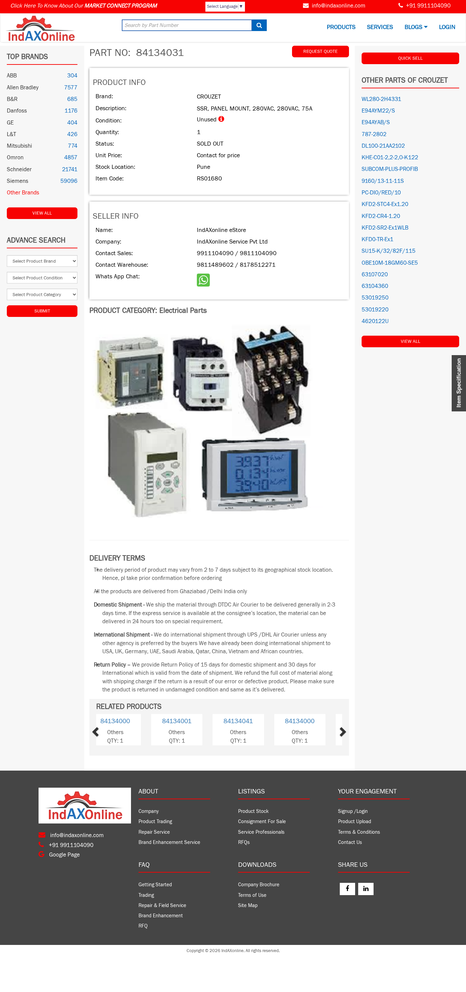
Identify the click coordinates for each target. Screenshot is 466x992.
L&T (11, 134)
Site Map (248, 905)
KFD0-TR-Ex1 (377, 239)
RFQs (244, 842)
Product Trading (155, 822)
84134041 (127, 721)
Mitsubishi (19, 146)
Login (447, 27)
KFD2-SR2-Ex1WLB (385, 227)
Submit (42, 311)
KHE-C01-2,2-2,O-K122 (390, 157)
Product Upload (354, 822)
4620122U (375, 321)
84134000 (188, 721)
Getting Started (155, 885)
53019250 (375, 297)
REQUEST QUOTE (320, 51)
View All (42, 213)
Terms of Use (252, 895)
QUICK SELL (410, 58)
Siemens (17, 181)
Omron (15, 157)
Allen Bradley (23, 87)
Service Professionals (261, 832)
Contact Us (350, 842)
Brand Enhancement (161, 916)
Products (341, 27)
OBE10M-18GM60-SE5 (390, 263)
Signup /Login (353, 811)
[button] (106, 729)
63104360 (375, 286)
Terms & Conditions (359, 832)
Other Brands (23, 192)
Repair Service (154, 832)
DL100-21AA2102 (383, 146)
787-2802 (374, 134)
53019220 (375, 309)
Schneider (19, 169)
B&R (12, 99)
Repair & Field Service (162, 905)
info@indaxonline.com (338, 5)
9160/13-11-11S (383, 181)
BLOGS (414, 27)
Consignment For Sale (262, 822)
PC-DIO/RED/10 (381, 192)
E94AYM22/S (378, 110)
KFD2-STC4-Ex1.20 (385, 204)
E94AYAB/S (376, 122)
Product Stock (253, 811)
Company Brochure (258, 885)
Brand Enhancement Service (169, 842)
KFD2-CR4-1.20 (381, 216)
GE (10, 122)
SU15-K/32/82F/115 (389, 251)
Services (380, 27)
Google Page (64, 854)
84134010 (311, 721)
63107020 (375, 274)
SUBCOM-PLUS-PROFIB (390, 169)
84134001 (250, 721)
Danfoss (17, 110)
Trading (146, 895)
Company (149, 811)
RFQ (143, 926)
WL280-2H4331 (381, 99)
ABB (12, 75)
